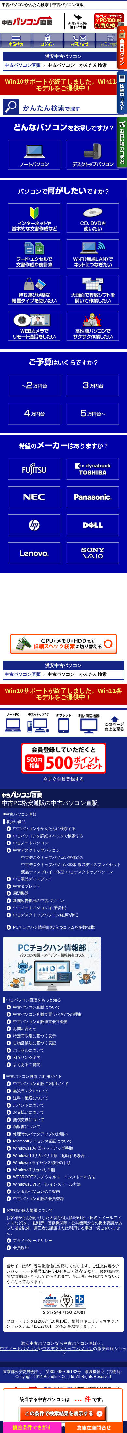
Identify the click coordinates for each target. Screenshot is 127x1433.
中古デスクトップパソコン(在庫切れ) (45, 915)
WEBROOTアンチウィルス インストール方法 (54, 1177)
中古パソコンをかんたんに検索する (44, 828)
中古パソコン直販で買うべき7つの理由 (47, 1014)
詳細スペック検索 (63, 644)
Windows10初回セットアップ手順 (43, 1148)
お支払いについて (28, 1112)
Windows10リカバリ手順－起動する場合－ (51, 1155)
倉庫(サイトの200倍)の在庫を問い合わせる (94, 1427)
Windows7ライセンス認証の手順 (42, 1162)
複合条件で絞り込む (32, 1427)
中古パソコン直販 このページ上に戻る (114, 724)
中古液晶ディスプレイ (32, 879)
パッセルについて (28, 1050)
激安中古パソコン (38, 1343)
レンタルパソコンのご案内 (36, 1191)
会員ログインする (122, 47)
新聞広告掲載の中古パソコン (38, 900)
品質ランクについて (30, 1091)
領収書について (26, 1127)
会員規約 (21, 1247)
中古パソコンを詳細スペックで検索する (48, 836)
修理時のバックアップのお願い (40, 1134)
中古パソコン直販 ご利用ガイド (41, 1083)
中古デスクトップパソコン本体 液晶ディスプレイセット (71, 864)
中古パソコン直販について (36, 1007)
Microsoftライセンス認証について (42, 1141)
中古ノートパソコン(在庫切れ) (39, 908)
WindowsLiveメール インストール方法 (47, 1184)
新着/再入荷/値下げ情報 (77, 21)
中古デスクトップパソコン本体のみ (52, 857)
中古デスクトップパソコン (38, 724)
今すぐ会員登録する (63, 779)
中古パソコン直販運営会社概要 (40, 1021)
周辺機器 (21, 893)
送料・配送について (30, 1098)
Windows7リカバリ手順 (34, 1170)
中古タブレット (63, 724)
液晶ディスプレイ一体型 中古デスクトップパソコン (67, 872)
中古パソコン (68, 56)
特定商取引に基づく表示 (34, 1036)
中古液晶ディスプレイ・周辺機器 (89, 724)
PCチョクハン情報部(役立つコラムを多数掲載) (54, 927)
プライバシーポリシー (32, 1240)
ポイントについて (28, 1105)
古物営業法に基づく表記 (34, 1043)
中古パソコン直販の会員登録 (38, 1198)
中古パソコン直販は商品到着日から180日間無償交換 (110, 23)
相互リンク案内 (26, 1057)
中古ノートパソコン (12, 724)
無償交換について (28, 1119)
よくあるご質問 (26, 1064)
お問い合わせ (24, 1028)
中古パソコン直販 (23, 65)
